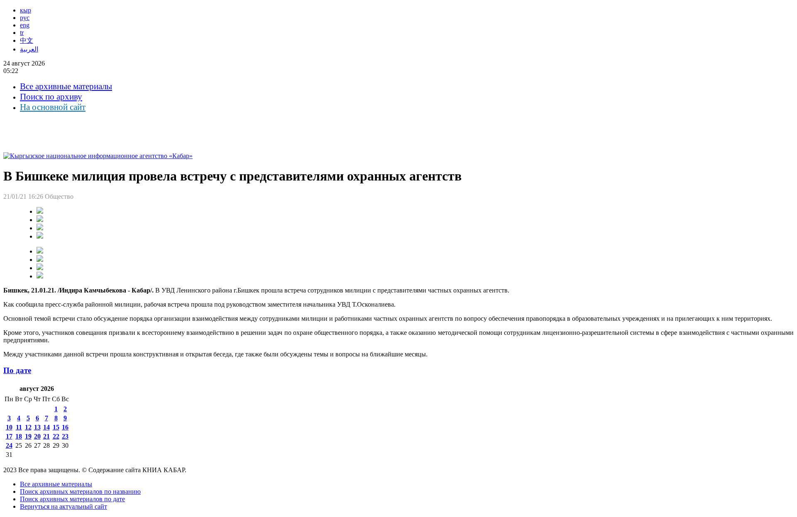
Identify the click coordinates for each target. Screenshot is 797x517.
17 (9, 436)
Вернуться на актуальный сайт (63, 506)
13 (37, 427)
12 (28, 427)
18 (18, 436)
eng (24, 25)
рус (24, 17)
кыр (25, 10)
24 (9, 445)
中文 (26, 40)
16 (65, 427)
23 (65, 436)
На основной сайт (53, 107)
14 (46, 427)
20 (37, 436)
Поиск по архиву (51, 97)
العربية (29, 49)
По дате (17, 370)
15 (56, 427)
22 (56, 436)
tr (22, 32)
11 (19, 427)
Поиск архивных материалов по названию (80, 491)
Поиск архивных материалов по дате (72, 498)
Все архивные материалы (66, 86)
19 (28, 436)
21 (46, 436)
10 (9, 427)
